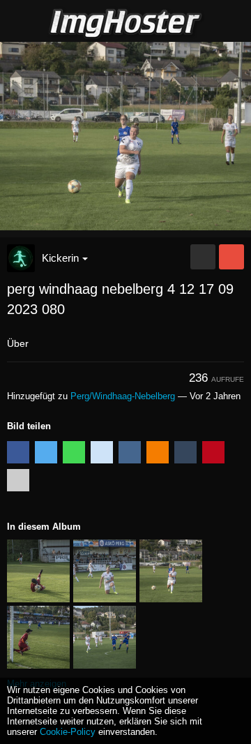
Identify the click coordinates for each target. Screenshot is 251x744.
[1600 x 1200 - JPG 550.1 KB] (202, 256)
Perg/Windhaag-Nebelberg (122, 396)
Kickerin (60, 258)
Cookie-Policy (68, 732)
